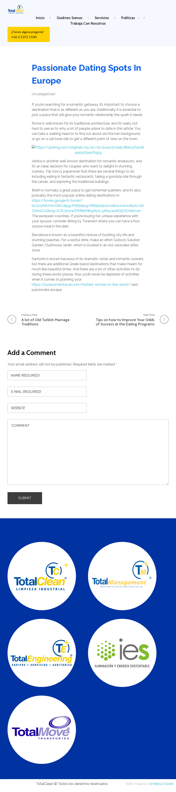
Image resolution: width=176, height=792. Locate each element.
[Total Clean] (18, 9)
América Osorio (161, 784)
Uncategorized (43, 94)
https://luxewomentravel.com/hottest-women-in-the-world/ (81, 285)
